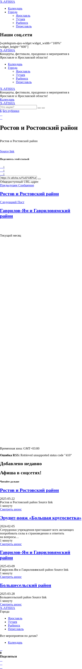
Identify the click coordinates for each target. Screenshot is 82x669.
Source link (7, 151)
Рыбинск (22, 22)
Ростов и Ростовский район (29, 490)
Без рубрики (11, 111)
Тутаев (20, 19)
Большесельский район (25, 585)
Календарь (15, 8)
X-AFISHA (7, 1)
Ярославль (23, 15)
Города (12, 12)
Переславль (24, 26)
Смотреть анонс (11, 509)
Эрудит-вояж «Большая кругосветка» (40, 517)
